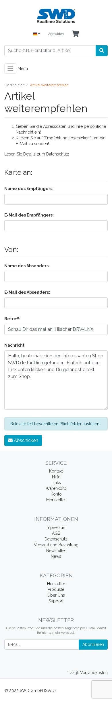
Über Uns (56, 595)
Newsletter (56, 550)
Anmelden (56, 34)
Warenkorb (56, 488)
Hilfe (56, 477)
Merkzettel (56, 500)
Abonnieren (93, 644)
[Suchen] (102, 50)
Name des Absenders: (27, 265)
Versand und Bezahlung (56, 544)
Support (56, 601)
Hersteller (56, 583)
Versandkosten (94, 672)
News (56, 556)
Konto (56, 494)
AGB (56, 533)
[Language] (37, 34)
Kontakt (56, 471)
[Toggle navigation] (10, 68)
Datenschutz (57, 154)
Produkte (56, 589)
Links (56, 482)
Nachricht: (15, 345)
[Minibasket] (75, 34)
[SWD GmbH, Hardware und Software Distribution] (56, 16)
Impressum (56, 527)
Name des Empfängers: (28, 188)
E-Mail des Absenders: (27, 292)
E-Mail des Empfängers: (29, 215)
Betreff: (12, 318)
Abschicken (25, 440)
